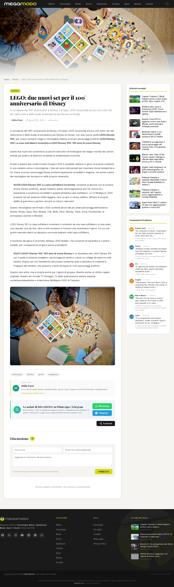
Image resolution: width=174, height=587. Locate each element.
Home (6, 79)
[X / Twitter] (9, 535)
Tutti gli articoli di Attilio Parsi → (33, 393)
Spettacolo (102, 4)
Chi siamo (98, 530)
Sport (126, 4)
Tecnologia (65, 4)
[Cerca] (167, 3)
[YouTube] (22, 535)
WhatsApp (104, 406)
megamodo (53, 374)
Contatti (97, 534)
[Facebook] (2, 535)
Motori (52, 4)
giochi (41, 374)
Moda (78, 4)
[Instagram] (15, 535)
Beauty (137, 4)
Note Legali (98, 539)
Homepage (98, 525)
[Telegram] (35, 535)
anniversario (17, 374)
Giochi (89, 4)
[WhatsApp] (41, 535)
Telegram (103, 413)
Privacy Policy (100, 544)
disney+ (30, 374)
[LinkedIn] (28, 535)
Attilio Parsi (17, 120)
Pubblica (104, 471)
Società (149, 4)
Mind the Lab (79, 583)
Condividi (107, 424)
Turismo (115, 4)
